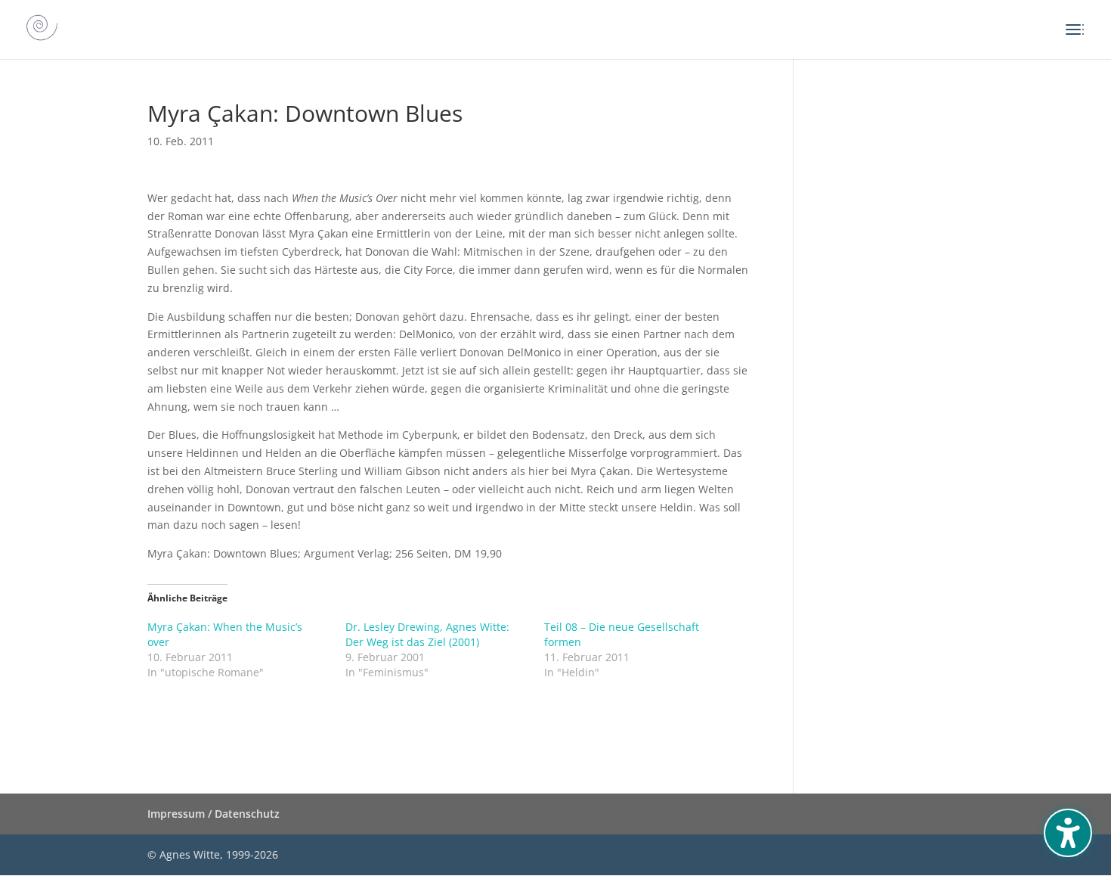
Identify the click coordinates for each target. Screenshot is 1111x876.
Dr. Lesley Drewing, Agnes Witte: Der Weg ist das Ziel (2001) (427, 634)
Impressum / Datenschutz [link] (213, 813)
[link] (41, 28)
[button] (1068, 833)
